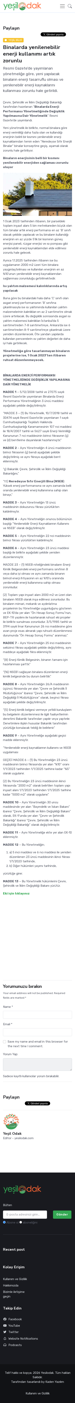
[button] (68, 6)
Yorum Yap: (10, 1054)
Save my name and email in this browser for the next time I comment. (38, 1044)
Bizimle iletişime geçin (14, 1294)
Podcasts (15, 1345)
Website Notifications (23, 1338)
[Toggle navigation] (62, 6)
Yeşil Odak (12, 1133)
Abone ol (12, 1222)
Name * (8, 1007)
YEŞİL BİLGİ (15, 40)
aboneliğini (30, 1222)
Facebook (15, 1319)
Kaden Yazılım (54, 1382)
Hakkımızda (10, 1285)
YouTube (14, 1325)
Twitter (13, 1332)
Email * (7, 1024)
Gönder (62, 1214)
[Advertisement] (37, 938)
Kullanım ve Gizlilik (15, 1279)
